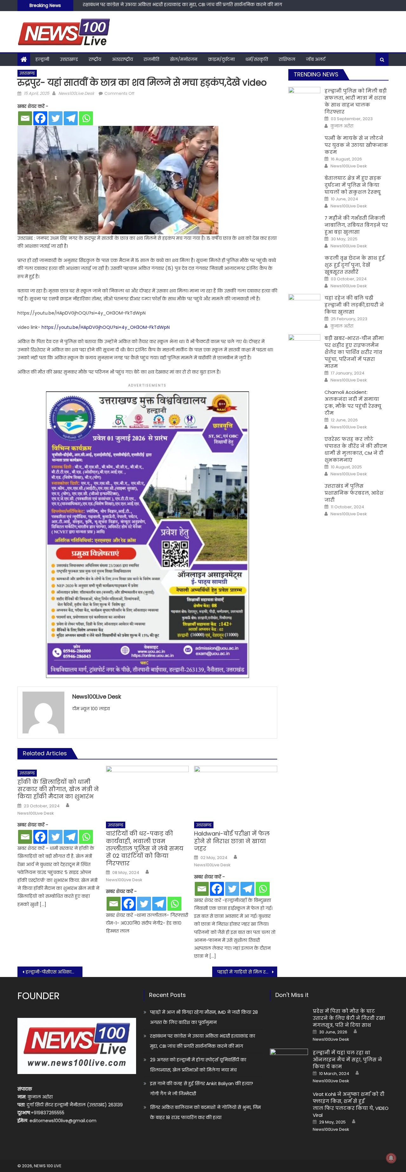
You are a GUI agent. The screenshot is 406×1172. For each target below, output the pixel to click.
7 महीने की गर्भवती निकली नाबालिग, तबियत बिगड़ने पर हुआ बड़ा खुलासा (356, 225)
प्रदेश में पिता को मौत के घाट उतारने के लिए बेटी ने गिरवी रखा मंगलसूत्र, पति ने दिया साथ (349, 1018)
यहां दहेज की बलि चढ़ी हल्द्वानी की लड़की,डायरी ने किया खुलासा (354, 305)
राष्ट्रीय (95, 59)
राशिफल (287, 59)
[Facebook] (40, 118)
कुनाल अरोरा (342, 126)
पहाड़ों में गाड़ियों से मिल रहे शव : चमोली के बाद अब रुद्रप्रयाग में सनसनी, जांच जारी (247, 972)
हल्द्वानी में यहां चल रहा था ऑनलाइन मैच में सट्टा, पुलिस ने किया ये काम (347, 1059)
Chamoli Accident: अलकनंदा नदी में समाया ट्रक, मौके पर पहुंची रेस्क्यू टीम (352, 402)
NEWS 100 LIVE (48, 1166)
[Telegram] (71, 118)
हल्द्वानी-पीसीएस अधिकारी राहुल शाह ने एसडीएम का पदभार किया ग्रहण (54, 972)
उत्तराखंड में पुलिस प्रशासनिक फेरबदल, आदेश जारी (353, 493)
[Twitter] (55, 118)
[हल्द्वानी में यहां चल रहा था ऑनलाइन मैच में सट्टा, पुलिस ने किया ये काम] (289, 1062)
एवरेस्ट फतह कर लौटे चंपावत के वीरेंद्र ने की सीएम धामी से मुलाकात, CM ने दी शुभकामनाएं (355, 449)
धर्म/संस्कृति (257, 59)
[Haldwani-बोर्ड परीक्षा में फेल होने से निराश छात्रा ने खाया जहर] (235, 792)
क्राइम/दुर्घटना (221, 59)
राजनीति (151, 59)
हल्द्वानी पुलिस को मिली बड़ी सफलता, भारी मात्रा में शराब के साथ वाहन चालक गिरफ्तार (355, 101)
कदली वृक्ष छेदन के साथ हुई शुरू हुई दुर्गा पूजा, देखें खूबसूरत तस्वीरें (354, 265)
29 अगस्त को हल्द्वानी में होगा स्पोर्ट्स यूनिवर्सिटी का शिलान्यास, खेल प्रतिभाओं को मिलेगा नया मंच (175, 6)
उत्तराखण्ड (69, 59)
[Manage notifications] (391, 1158)
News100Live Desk (76, 93)
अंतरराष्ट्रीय (122, 59)
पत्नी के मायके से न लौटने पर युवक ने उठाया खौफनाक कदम (356, 145)
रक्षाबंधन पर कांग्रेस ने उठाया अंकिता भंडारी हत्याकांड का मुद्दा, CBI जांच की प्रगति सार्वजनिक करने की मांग (202, 1041)
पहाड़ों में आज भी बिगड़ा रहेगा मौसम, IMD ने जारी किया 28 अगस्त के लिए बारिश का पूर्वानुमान (204, 1017)
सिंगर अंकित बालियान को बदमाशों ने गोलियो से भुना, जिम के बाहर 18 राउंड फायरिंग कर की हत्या (205, 1112)
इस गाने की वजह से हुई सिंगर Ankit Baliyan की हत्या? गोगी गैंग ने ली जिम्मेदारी (201, 1088)
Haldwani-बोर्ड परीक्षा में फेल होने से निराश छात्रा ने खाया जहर (232, 841)
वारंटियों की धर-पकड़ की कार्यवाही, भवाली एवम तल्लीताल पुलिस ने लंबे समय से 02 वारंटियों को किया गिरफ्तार (144, 848)
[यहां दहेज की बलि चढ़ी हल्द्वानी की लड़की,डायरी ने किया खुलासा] (304, 305)
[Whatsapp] (86, 118)
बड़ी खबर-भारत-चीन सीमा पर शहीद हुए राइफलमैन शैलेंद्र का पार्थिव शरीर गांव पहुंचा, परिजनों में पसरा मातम (354, 352)
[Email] (25, 118)
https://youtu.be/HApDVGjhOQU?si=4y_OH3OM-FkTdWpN (106, 327)
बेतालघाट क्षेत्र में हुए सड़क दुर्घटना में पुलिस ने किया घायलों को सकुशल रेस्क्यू (352, 185)
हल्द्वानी (42, 59)
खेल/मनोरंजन (183, 59)
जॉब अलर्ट (315, 59)
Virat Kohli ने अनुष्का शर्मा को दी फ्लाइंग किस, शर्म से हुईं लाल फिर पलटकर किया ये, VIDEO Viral (351, 1104)
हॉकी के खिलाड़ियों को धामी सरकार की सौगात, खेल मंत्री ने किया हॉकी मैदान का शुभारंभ (58, 789)
